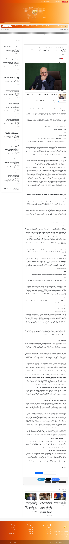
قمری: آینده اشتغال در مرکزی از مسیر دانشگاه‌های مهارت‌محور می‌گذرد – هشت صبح (60, 502)
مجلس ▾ (37, 26)
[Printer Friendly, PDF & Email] (62, 59)
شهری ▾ (32, 26)
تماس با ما (48, 529)
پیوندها (48, 533)
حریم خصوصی (16, 542)
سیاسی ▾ (42, 26)
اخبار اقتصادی (30, 529)
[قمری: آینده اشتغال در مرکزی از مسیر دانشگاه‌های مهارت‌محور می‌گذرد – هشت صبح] (60, 496)
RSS (14, 529)
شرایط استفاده (9, 542)
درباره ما (48, 531)
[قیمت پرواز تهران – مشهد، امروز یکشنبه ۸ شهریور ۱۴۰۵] (62, 102)
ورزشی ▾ (27, 26)
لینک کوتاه (39, 473)
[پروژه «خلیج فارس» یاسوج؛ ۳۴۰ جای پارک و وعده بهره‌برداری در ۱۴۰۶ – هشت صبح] (62, 96)
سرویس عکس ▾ (16, 26)
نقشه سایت (13, 527)
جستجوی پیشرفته (12, 533)
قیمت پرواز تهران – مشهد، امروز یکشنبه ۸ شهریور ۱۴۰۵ (46, 100)
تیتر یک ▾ (53, 26)
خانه (65, 47)
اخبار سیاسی (30, 527)
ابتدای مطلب (46, 34)
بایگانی (14, 531)
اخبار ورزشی (30, 531)
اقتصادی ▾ (47, 26)
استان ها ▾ (23, 26)
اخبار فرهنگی (30, 533)
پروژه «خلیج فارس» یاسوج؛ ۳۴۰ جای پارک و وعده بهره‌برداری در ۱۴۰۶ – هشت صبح (41, 94)
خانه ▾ (58, 26)
